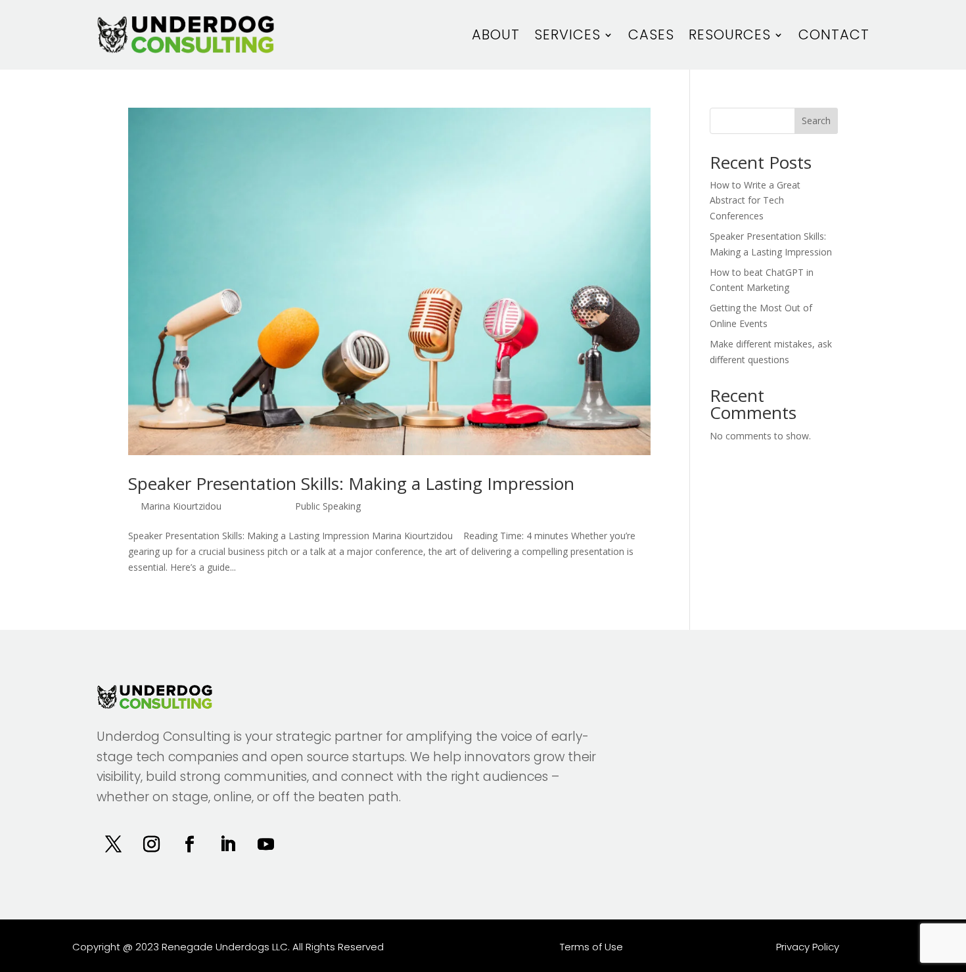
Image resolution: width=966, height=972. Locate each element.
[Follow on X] (113, 844)
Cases (651, 34)
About (496, 34)
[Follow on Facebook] (189, 844)
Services (567, 34)
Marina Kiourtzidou (181, 506)
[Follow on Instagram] (151, 844)
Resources (730, 34)
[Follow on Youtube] (265, 844)
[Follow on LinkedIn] (227, 844)
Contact (833, 34)
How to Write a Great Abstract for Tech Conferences (755, 201)
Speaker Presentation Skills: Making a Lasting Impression (351, 483)
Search (816, 120)
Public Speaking (328, 506)
